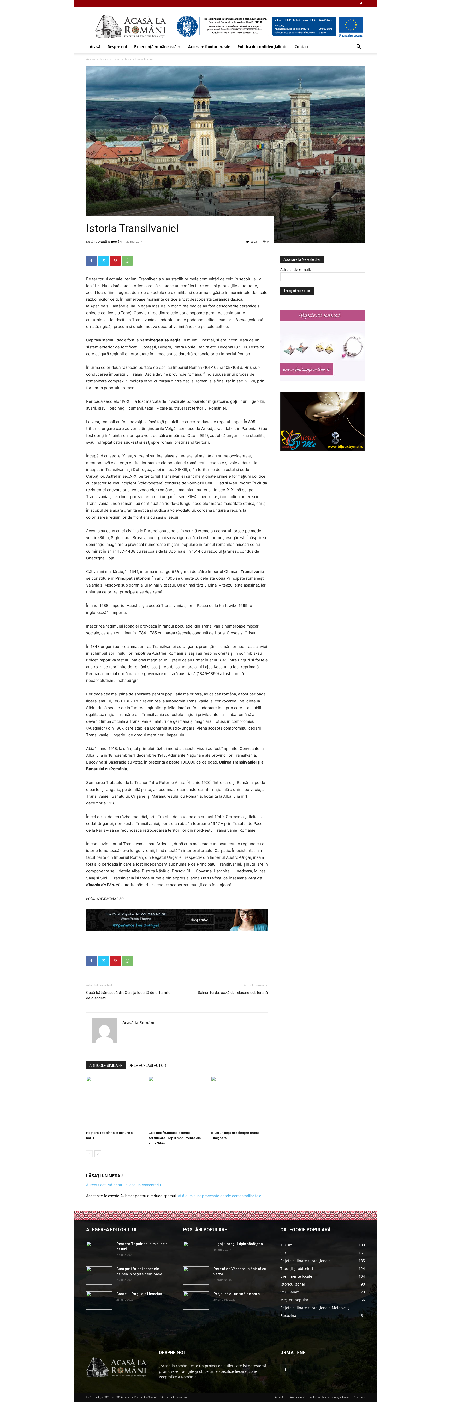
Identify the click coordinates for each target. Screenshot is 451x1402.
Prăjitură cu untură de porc (236, 1294)
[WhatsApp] (127, 261)
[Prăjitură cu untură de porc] (196, 1300)
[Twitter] (103, 261)
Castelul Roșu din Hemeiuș (139, 1294)
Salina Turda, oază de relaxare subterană (233, 992)
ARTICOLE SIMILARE (105, 1065)
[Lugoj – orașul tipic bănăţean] (196, 1250)
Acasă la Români (110, 242)
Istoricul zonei (110, 59)
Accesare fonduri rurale (209, 46)
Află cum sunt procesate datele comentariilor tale (219, 1195)
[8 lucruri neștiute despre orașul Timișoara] (239, 1102)
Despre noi (117, 46)
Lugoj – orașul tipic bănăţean (238, 1244)
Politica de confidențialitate (262, 46)
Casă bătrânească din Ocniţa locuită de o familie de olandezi (128, 995)
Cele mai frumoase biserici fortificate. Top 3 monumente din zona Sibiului (175, 1138)
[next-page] (97, 1153)
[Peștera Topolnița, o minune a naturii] (114, 1102)
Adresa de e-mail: (295, 269)
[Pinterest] (115, 261)
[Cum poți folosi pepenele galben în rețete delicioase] (99, 1275)
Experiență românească (155, 46)
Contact (302, 46)
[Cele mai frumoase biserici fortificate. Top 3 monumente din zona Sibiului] (177, 1102)
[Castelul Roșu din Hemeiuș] (99, 1300)
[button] (358, 47)
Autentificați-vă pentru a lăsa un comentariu (123, 1184)
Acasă (95, 46)
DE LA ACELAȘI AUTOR (147, 1065)
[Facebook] (361, 3)
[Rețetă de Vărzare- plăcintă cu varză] (196, 1275)
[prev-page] (89, 1153)
